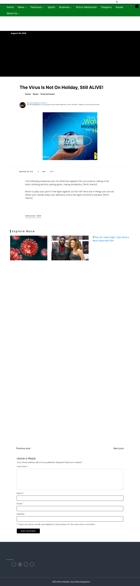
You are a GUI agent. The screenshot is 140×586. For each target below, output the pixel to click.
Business (64, 7)
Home (10, 7)
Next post (118, 448)
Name (20, 493)
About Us (12, 13)
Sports (51, 7)
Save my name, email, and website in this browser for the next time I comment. (57, 524)
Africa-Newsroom (86, 7)
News (21, 7)
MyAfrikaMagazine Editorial (38, 103)
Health (39, 216)
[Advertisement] (70, 55)
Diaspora (106, 7)
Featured (36, 7)
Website (20, 514)
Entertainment (30, 216)
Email (20, 503)
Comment (22, 466)
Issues (119, 7)
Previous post (23, 448)
